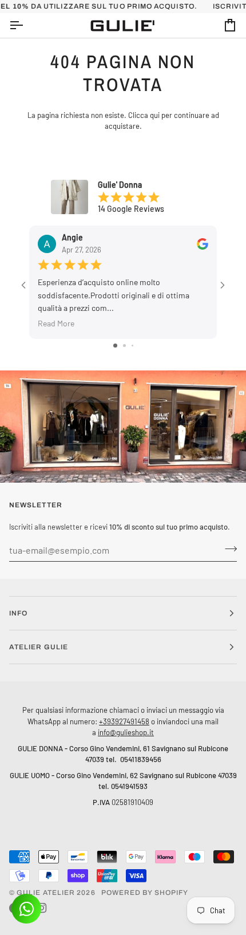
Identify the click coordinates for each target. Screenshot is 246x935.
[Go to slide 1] (115, 346)
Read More (56, 323)
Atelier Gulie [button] (38, 647)
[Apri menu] (26, 25)
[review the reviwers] (202, 243)
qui (155, 115)
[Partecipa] (227, 548)
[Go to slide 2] (124, 345)
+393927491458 (124, 720)
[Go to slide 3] (132, 345)
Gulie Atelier (46, 893)
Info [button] (18, 613)
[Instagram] (42, 908)
